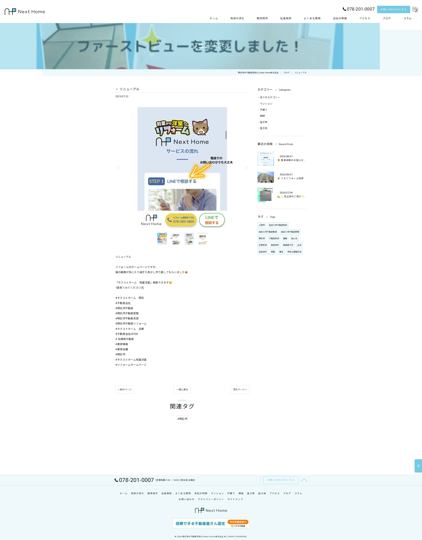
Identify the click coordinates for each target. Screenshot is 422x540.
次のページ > (240, 389)
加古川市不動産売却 (278, 225)
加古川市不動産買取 (290, 232)
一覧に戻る (182, 389)
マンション (266, 103)
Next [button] (246, 167)
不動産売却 (274, 238)
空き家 (264, 122)
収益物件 (263, 252)
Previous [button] (118, 167)
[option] (182, 167)
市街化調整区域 (294, 252)
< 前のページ (125, 389)
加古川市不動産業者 (268, 232)
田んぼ (294, 238)
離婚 (285, 238)
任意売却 (263, 245)
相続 (262, 116)
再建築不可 (288, 245)
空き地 (264, 128)
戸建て (264, 109)
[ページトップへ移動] (304, 480)
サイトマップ (235, 499)
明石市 (262, 238)
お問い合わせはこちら (393, 9)
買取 (273, 252)
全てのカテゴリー (270, 97)
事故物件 (275, 245)
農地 (281, 252)
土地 (299, 245)
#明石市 (182, 418)
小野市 (262, 225)
